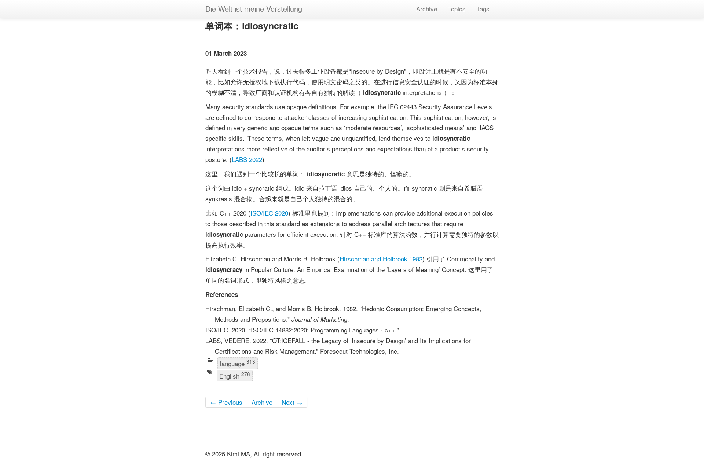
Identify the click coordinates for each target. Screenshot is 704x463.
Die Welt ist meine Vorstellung (253, 8)
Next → (292, 402)
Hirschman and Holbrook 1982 (381, 258)
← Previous (226, 402)
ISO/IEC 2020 (269, 212)
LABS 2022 (247, 159)
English (234, 375)
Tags (483, 8)
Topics (457, 8)
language (237, 363)
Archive (426, 8)
